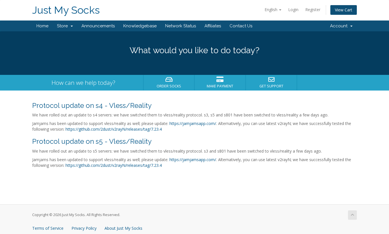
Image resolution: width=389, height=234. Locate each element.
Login (293, 9)
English (272, 9)
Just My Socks (66, 10)
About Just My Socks (123, 228)
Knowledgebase (140, 25)
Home (42, 25)
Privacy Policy (84, 228)
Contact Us (241, 25)
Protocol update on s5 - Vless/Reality (91, 141)
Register (312, 9)
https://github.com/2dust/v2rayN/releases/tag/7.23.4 (113, 129)
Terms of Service (48, 228)
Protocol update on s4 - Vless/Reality (91, 105)
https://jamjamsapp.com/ (192, 123)
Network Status (180, 25)
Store (63, 25)
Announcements (98, 25)
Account (340, 25)
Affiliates (212, 25)
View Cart (343, 10)
